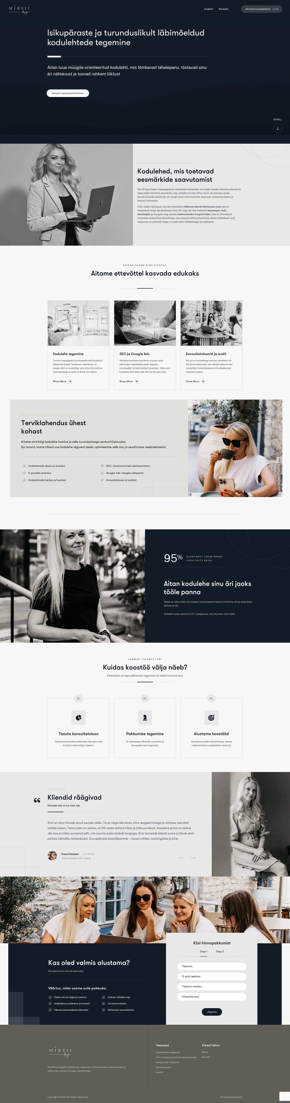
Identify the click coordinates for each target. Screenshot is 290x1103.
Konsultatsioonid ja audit (206, 354)
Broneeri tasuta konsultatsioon (68, 93)
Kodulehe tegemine (68, 354)
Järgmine (212, 1012)
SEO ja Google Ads (134, 354)
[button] (181, 857)
